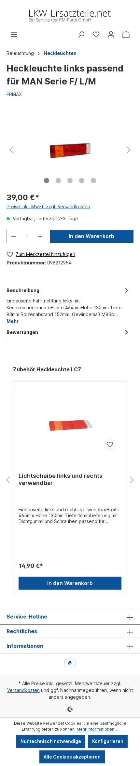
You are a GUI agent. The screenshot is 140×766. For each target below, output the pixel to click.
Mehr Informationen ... (97, 729)
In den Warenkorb (91, 236)
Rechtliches (22, 631)
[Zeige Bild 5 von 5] (93, 180)
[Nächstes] (128, 149)
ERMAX (14, 94)
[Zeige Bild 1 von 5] (46, 180)
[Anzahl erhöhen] (40, 236)
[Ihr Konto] (111, 34)
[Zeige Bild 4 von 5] (81, 180)
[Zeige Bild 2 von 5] (58, 180)
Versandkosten (23, 690)
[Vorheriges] (11, 149)
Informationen (25, 646)
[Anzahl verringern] (13, 236)
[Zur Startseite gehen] (70, 15)
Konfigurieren (107, 741)
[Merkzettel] (96, 34)
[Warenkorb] (126, 34)
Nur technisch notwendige (51, 741)
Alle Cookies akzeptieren (72, 757)
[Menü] (14, 34)
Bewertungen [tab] (22, 332)
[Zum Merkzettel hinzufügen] (109, 444)
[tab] (68, 305)
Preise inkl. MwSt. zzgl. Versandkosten (48, 206)
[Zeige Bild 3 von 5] (70, 180)
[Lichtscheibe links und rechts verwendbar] (70, 423)
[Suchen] (81, 34)
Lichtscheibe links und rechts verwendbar (61, 479)
